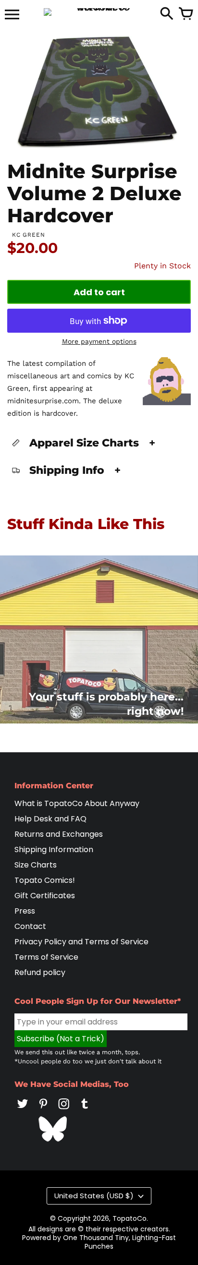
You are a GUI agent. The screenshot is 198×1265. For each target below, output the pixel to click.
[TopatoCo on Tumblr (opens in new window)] (84, 1110)
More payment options (99, 341)
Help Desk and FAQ (50, 818)
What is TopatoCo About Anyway (76, 803)
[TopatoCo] (99, 12)
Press (24, 910)
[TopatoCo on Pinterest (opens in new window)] (43, 1110)
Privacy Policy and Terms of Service (81, 941)
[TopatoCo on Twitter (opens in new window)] (22, 1110)
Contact (30, 926)
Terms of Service (46, 957)
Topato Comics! (44, 880)
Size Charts (35, 864)
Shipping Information (53, 849)
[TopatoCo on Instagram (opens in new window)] (64, 1110)
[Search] (167, 14)
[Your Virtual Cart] (186, 14)
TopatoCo (129, 1218)
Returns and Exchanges (58, 834)
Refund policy (39, 972)
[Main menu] (12, 15)
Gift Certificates (44, 895)
